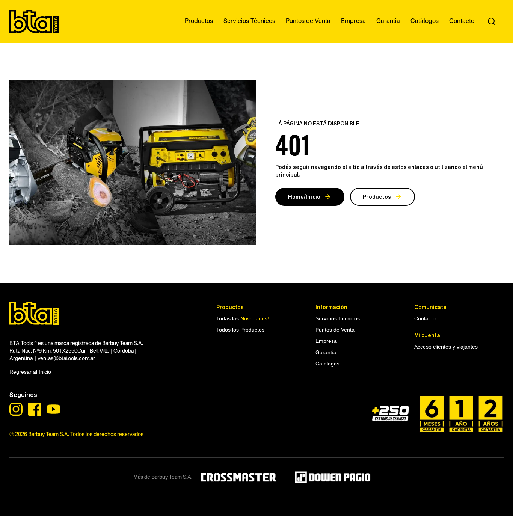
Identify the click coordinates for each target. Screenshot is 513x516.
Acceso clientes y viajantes (446, 347)
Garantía (325, 352)
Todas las (242, 318)
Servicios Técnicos (337, 318)
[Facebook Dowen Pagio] (34, 409)
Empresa (326, 341)
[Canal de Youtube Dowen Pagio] (53, 409)
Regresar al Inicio (30, 372)
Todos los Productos (240, 330)
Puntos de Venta (335, 330)
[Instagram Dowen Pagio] (16, 409)
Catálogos (327, 364)
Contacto (425, 318)
